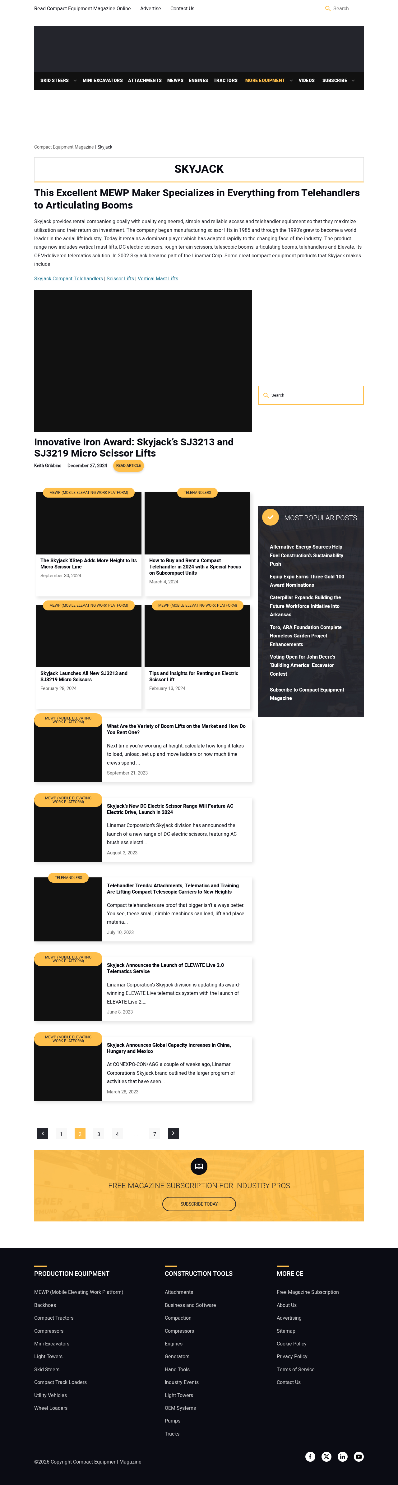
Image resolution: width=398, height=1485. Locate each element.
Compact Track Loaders (60, 1382)
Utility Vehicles (50, 1395)
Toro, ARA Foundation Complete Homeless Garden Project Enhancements (306, 636)
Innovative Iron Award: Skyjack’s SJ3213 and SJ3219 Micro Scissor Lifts (134, 448)
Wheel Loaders (50, 1408)
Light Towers (48, 1356)
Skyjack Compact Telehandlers (68, 279)
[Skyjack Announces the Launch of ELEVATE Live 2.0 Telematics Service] (68, 989)
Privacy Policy (292, 1356)
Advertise (150, 8)
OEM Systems (180, 1408)
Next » (173, 1133)
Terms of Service (296, 1369)
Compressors (48, 1331)
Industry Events (182, 1382)
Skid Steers (54, 80)
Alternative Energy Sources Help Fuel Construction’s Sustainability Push (306, 555)
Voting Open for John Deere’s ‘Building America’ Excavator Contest (302, 665)
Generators (177, 1356)
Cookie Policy (292, 1344)
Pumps (172, 1421)
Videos (307, 80)
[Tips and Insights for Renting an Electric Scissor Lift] (197, 636)
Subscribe (334, 80)
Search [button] (328, 9)
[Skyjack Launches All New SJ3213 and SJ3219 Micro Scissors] (88, 636)
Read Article (128, 465)
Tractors (226, 80)
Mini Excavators (103, 80)
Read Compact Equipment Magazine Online (82, 8)
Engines (198, 80)
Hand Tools (177, 1369)
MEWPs (175, 80)
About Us (287, 1305)
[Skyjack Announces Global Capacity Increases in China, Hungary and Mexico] (68, 1069)
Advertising (289, 1318)
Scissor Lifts (120, 279)
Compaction (178, 1318)
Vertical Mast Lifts (158, 279)
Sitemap (286, 1331)
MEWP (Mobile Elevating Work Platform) (78, 1292)
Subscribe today (199, 1204)
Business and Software (190, 1305)
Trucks (172, 1434)
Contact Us (182, 8)
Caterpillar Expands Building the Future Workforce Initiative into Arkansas (305, 606)
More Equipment (265, 80)
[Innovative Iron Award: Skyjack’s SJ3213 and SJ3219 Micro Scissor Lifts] (143, 361)
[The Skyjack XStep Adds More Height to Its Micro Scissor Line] (88, 523)
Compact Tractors (53, 1318)
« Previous (42, 1133)
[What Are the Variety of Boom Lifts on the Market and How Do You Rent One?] (68, 750)
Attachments (145, 80)
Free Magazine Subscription (308, 1292)
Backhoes (45, 1305)
